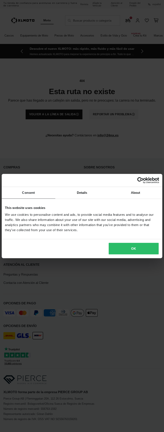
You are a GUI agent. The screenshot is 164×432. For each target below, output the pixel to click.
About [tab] (135, 192)
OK (133, 248)
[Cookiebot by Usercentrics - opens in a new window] (140, 180)
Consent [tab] (28, 192)
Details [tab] (82, 192)
